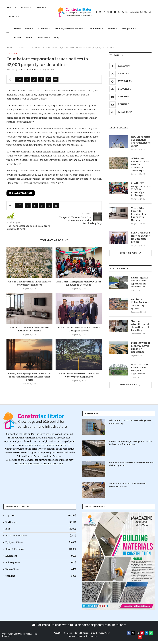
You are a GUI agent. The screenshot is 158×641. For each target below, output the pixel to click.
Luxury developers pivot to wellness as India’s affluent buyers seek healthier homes (29, 376)
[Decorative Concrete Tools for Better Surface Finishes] (93, 490)
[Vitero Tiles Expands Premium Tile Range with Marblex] (29, 308)
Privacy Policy (104, 633)
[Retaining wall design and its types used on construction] (118, 282)
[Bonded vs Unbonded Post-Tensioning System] (118, 304)
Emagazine (128, 28)
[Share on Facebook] (27, 79)
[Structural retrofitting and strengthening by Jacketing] (118, 326)
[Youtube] (115, 12)
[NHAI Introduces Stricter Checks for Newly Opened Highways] (79, 354)
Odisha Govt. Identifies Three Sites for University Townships (140, 164)
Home (17, 28)
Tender (29, 37)
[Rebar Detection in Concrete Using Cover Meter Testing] (93, 427)
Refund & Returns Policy (85, 633)
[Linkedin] (111, 12)
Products (43, 28)
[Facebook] (96, 12)
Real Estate (40, 522)
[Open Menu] (7, 33)
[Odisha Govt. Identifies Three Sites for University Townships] (29, 262)
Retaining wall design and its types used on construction (139, 282)
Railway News (40, 569)
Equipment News (40, 542)
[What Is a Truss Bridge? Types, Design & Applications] (118, 369)
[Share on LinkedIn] (48, 79)
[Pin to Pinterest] (41, 79)
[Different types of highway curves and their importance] (118, 347)
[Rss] (123, 12)
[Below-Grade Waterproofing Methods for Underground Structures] (93, 448)
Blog (56, 37)
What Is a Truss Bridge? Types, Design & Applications (139, 369)
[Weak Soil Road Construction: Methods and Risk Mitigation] (93, 469)
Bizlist (17, 37)
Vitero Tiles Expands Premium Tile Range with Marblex (138, 214)
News (28, 28)
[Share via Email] (55, 79)
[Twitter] (100, 12)
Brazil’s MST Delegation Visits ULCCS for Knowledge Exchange (140, 189)
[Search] (150, 12)
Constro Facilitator (27, 69)
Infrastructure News (40, 535)
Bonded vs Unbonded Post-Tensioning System (140, 304)
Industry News (40, 562)
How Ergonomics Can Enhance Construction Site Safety (140, 141)
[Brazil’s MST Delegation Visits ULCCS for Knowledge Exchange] (79, 262)
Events (111, 28)
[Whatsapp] (119, 12)
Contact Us (12, 16)
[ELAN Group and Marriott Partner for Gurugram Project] (79, 308)
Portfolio (43, 37)
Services (26, 7)
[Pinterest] (108, 12)
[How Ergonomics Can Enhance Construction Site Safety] (118, 141)
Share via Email (22, 193)
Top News (35, 47)
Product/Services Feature (69, 28)
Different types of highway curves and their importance (140, 347)
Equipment (95, 28)
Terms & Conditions (76, 636)
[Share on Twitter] (34, 79)
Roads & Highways (40, 549)
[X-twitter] (133, 633)
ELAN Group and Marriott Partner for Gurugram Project (140, 237)
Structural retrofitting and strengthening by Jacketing (141, 326)
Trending (40, 7)
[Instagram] (104, 12)
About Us (11, 7)
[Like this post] (20, 79)
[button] (85, 561)
